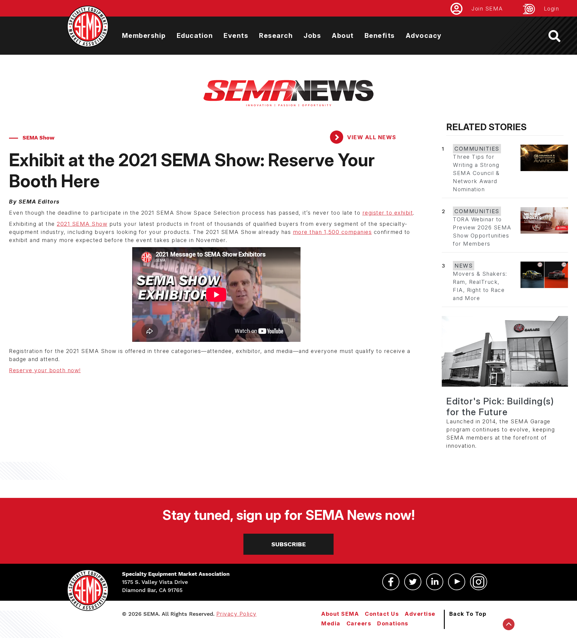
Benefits (380, 35)
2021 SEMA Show (82, 224)
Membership (144, 35)
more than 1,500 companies (332, 232)
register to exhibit (387, 213)
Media (330, 623)
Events (236, 35)
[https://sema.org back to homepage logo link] (559, 36)
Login (551, 8)
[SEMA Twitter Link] (412, 581)
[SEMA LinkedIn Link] (434, 581)
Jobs (312, 35)
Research (276, 35)
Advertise (420, 614)
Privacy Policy (236, 614)
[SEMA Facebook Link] (390, 581)
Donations (392, 623)
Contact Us (382, 614)
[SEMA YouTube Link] (456, 581)
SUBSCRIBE (288, 544)
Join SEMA (487, 8)
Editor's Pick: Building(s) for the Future (500, 406)
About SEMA (340, 614)
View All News (371, 137)
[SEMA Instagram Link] (478, 581)
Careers (359, 623)
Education (195, 35)
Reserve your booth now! (45, 370)
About (343, 35)
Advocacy (424, 35)
